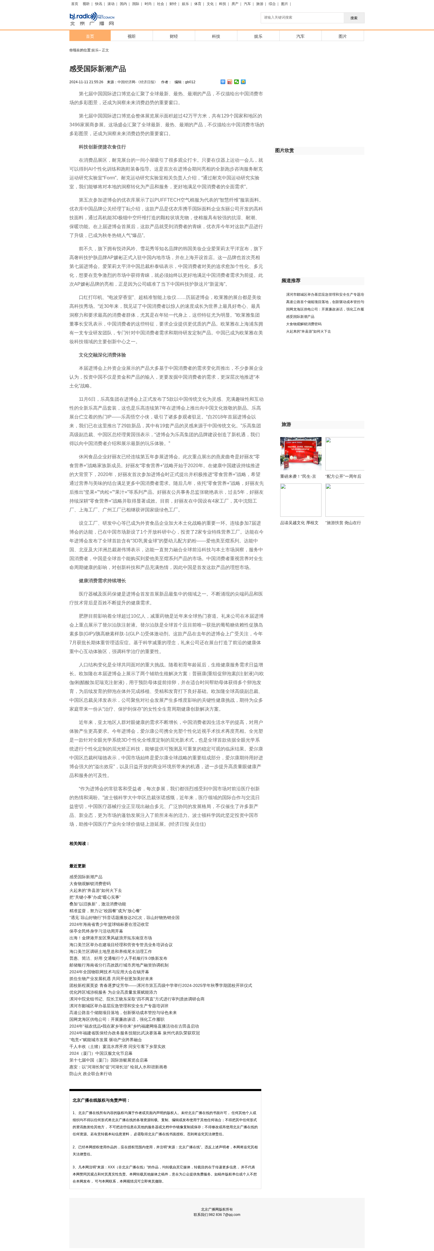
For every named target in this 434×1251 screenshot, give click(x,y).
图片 (284, 4)
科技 (222, 4)
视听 (86, 4)
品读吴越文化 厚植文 (299, 522)
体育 (197, 4)
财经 (173, 4)
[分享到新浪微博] (229, 81)
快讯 (98, 4)
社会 (160, 4)
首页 (74, 4)
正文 (105, 50)
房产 (235, 4)
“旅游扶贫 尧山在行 (343, 522)
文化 (210, 4)
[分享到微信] (236, 81)
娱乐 (185, 4)
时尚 (148, 4)
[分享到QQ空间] (243, 81)
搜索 (354, 18)
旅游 (259, 4)
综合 (272, 4)
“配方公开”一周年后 (343, 476)
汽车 (247, 4)
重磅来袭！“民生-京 (298, 476)
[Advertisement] (318, 102)
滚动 (111, 4)
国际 (135, 4)
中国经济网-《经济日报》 (138, 82)
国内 (123, 4)
